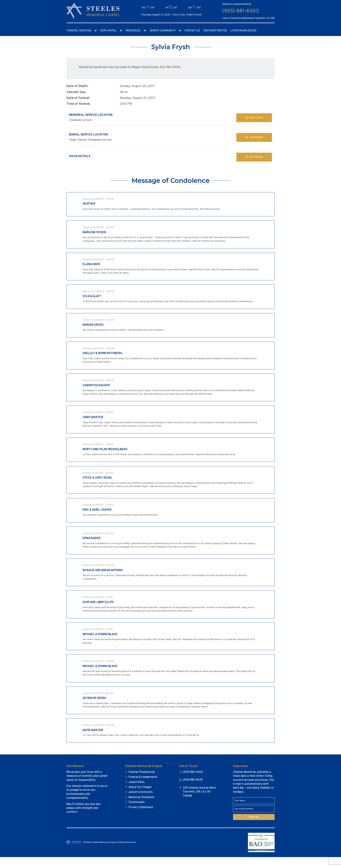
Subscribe (254, 817)
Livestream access (243, 30)
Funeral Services (78, 30)
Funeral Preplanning (141, 772)
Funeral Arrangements (142, 777)
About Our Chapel (139, 787)
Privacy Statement (140, 807)
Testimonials (136, 802)
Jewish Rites (136, 782)
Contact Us (192, 30)
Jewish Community (162, 30)
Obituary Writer (215, 30)
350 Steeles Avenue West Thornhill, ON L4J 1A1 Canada (199, 792)
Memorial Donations (141, 797)
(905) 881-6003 (240, 11)
